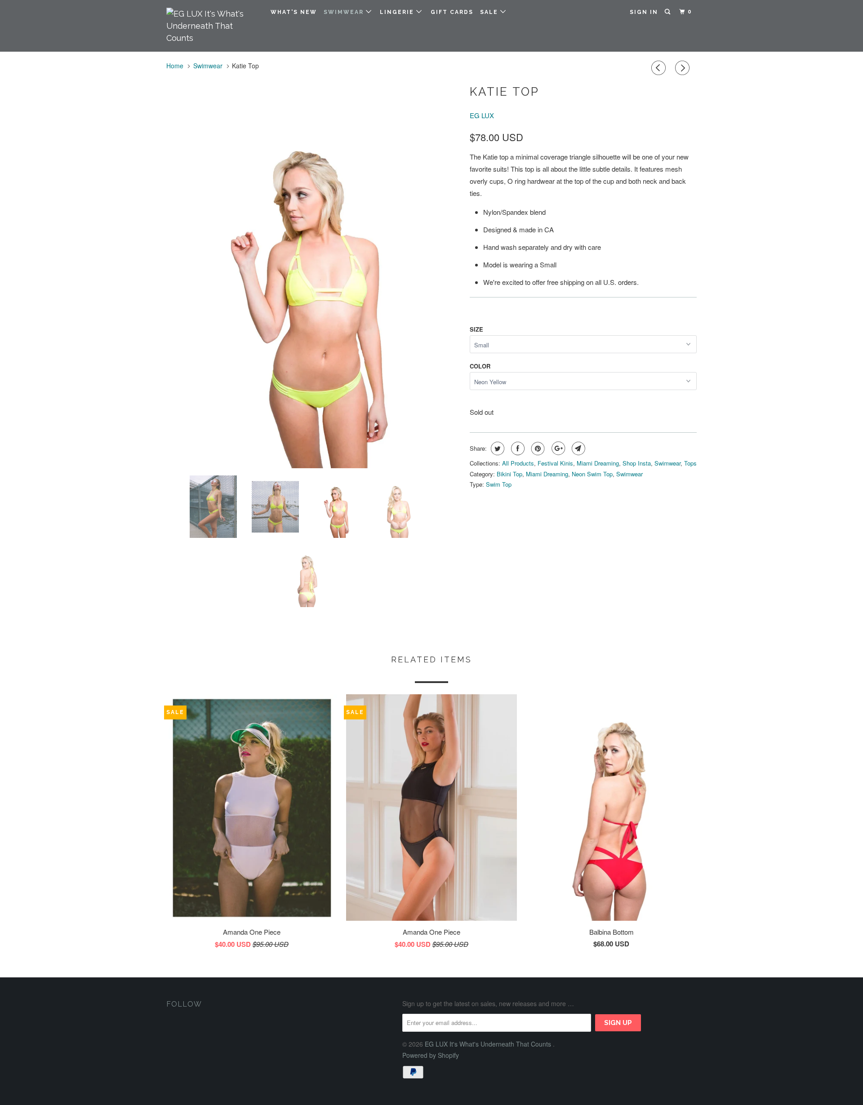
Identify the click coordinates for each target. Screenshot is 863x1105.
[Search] (668, 11)
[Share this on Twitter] (496, 448)
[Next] (683, 68)
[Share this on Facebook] (517, 448)
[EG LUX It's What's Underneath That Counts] (212, 25)
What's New (294, 12)
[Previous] (659, 68)
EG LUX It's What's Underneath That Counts (489, 1043)
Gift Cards (452, 12)
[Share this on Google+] (557, 448)
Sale (490, 12)
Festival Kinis (555, 463)
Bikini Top (509, 474)
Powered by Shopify (430, 1055)
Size (476, 329)
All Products (518, 463)
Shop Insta (637, 463)
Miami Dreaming (598, 463)
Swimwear (345, 12)
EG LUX (482, 115)
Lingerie (398, 12)
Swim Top (499, 484)
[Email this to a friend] (577, 448)
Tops (690, 463)
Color (480, 366)
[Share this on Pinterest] (537, 448)
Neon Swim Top (592, 474)
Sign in (644, 12)
